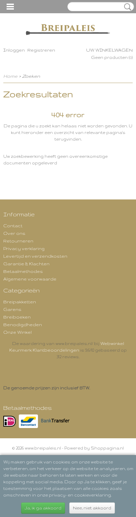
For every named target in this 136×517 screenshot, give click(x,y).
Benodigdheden (22, 324)
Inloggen (14, 50)
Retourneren (18, 240)
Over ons (14, 233)
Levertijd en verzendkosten (35, 256)
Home (10, 76)
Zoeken (126, 7)
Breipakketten (19, 301)
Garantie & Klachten (26, 263)
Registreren (41, 50)
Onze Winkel (17, 332)
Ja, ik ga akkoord (43, 508)
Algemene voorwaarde (29, 279)
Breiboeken (17, 317)
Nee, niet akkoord (92, 508)
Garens (12, 309)
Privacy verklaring (24, 248)
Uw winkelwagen (109, 50)
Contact (12, 225)
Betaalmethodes (23, 271)
